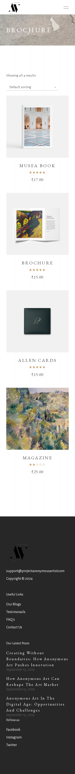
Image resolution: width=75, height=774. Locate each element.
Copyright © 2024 (19, 579)
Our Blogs (13, 604)
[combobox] (32, 87)
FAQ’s (10, 620)
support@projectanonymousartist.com (35, 571)
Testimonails (15, 612)
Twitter (11, 745)
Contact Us (14, 627)
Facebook (13, 730)
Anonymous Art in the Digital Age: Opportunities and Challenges (35, 704)
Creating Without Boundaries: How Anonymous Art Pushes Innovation (37, 658)
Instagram (14, 737)
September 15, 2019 (20, 670)
